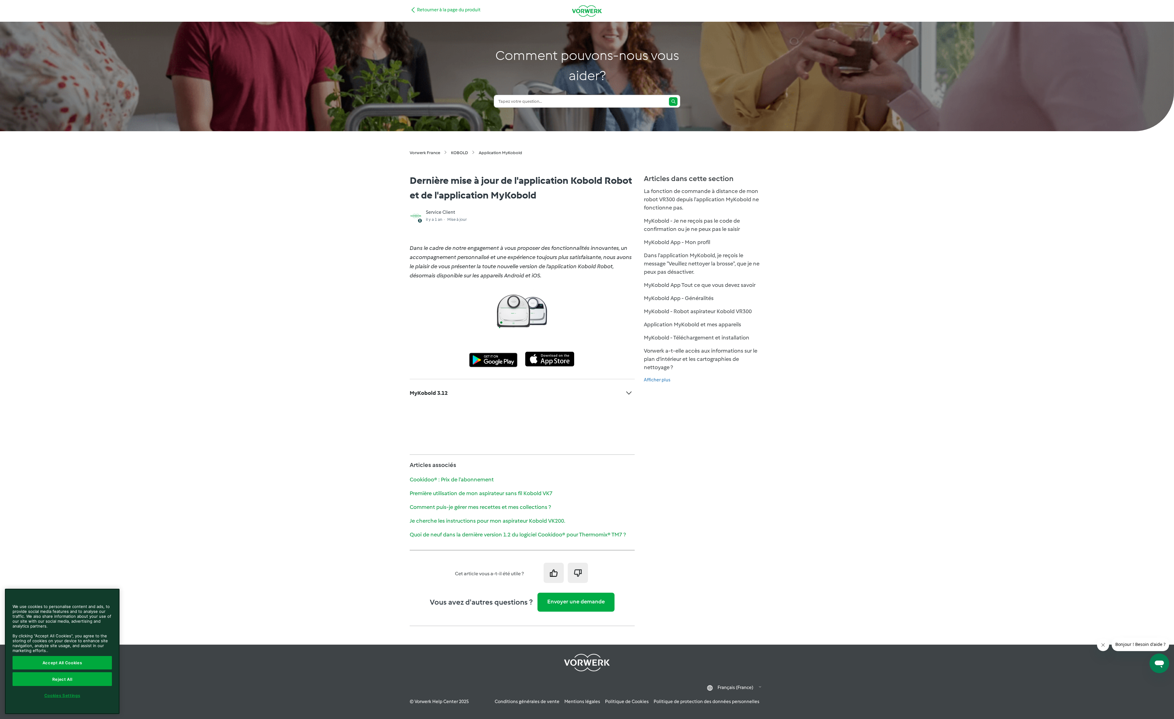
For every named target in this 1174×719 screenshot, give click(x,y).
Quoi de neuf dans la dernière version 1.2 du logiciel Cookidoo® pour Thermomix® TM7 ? (518, 534)
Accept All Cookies (62, 662)
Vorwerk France (425, 152)
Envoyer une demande (576, 601)
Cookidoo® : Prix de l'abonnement (452, 479)
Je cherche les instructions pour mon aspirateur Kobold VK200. (487, 520)
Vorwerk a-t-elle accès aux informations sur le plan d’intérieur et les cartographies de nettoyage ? (700, 359)
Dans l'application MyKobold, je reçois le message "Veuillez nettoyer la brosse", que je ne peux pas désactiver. (701, 263)
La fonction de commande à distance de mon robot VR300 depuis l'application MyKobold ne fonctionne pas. (701, 199)
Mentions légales (582, 701)
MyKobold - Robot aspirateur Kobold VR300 (698, 311)
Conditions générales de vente (527, 701)
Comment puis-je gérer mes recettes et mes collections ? (480, 507)
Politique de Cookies (627, 701)
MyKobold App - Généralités (679, 298)
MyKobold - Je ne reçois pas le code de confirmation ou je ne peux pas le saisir (692, 224)
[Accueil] (587, 11)
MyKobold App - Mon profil (677, 242)
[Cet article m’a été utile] (554, 573)
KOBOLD (459, 152)
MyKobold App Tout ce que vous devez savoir (699, 285)
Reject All (62, 679)
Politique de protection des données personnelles (706, 701)
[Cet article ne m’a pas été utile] (578, 573)
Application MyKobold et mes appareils (692, 324)
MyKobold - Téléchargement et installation (696, 337)
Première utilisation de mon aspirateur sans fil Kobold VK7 (481, 493)
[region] (62, 651)
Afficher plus (657, 380)
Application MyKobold (500, 152)
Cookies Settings (62, 695)
